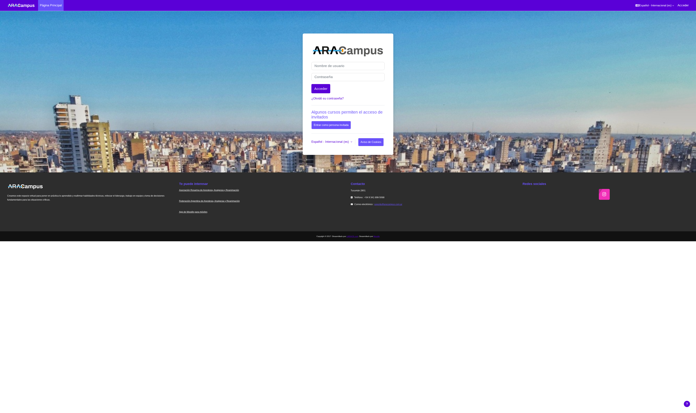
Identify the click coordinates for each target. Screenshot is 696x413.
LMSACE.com (352, 236)
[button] (654, 5)
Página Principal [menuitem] (51, 5)
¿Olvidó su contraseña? (327, 98)
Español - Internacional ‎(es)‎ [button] (330, 141)
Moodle (377, 236)
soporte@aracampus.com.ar (388, 204)
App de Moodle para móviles (193, 212)
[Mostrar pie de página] (687, 404)
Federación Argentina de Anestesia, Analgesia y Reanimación (209, 201)
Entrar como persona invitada (331, 124)
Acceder (683, 5)
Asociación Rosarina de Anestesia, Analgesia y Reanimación (209, 190)
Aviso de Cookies (371, 141)
